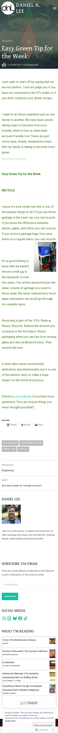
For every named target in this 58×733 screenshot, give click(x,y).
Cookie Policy (10, 721)
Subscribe (10, 596)
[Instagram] (4, 618)
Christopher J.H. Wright (13, 680)
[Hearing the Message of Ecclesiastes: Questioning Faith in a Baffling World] (52, 680)
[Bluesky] (14, 618)
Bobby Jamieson (10, 693)
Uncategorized (31, 65)
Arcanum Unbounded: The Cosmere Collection (25, 651)
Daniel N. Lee (28, 8)
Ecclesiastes (9, 662)
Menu (55, 8)
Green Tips (9, 449)
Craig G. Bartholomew (12, 666)
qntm (6, 643)
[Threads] (9, 618)
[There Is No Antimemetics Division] (52, 643)
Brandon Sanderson (11, 654)
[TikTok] (25, 618)
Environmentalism (31, 443)
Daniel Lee (16, 65)
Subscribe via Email (20, 563)
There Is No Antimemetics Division (19, 640)
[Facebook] (20, 618)
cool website (23, 396)
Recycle (23, 449)
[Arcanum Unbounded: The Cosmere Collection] (52, 657)
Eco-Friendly (10, 443)
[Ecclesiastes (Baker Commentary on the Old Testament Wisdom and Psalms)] (52, 668)
